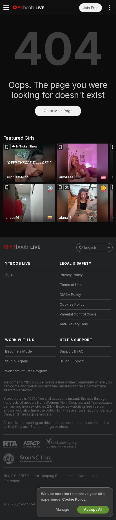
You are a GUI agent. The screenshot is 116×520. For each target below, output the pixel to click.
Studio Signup (16, 361)
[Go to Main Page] (35, 7)
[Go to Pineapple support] (9, 458)
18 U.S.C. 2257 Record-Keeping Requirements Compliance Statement (50, 478)
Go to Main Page (58, 111)
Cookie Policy (73, 499)
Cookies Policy (72, 304)
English (90, 247)
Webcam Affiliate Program (26, 371)
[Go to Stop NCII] (36, 458)
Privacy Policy (71, 275)
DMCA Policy (70, 295)
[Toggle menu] (6, 7)
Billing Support (72, 361)
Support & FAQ (72, 351)
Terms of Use (71, 285)
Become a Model (19, 351)
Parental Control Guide (78, 314)
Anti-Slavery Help (74, 324)
